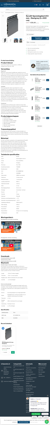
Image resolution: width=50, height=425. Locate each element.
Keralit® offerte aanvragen (29, 389)
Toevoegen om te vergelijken (31, 45)
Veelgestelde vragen (30, 381)
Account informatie (42, 365)
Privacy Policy (29, 370)
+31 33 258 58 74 (41, 69)
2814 (40, 126)
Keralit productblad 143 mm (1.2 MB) (8, 261)
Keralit (27, 14)
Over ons (28, 365)
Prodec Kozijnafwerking (18, 386)
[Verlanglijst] (43, 5)
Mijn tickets (40, 370)
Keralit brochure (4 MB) (6, 259)
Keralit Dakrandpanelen (18, 378)
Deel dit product (41, 45)
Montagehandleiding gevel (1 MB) (8, 258)
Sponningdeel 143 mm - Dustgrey (8, 343)
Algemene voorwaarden (31, 367)
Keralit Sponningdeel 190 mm (18, 373)
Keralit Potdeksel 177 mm (18, 376)
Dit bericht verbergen (23, 422)
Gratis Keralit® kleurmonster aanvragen (31, 386)
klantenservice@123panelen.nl (43, 68)
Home (2, 12)
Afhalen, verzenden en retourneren (30, 375)
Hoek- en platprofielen (18, 391)
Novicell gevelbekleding (18, 389)
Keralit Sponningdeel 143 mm (18, 366)
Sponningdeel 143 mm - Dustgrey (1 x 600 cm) (14, 12)
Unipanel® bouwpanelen (18, 380)
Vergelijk (5, 352)
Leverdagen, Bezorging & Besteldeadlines (31, 378)
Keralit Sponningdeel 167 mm (18, 370)
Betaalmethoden (29, 372)
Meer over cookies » (34, 422)
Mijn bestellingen (42, 367)
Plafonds (15, 382)
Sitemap (27, 383)
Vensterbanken (16, 384)
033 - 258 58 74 (7, 377)
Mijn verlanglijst (41, 372)
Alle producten (41, 376)
